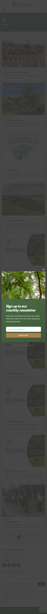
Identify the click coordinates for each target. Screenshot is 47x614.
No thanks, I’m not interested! (23, 345)
